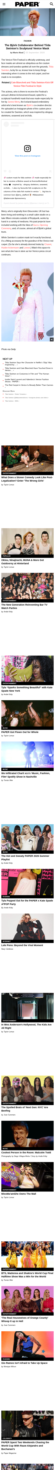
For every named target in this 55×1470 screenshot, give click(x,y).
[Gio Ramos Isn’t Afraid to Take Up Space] (27, 1344)
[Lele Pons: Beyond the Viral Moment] (27, 927)
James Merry (14, 102)
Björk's (30, 105)
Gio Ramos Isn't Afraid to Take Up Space (24, 1363)
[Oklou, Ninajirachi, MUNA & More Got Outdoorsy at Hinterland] (27, 541)
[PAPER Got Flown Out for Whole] (27, 713)
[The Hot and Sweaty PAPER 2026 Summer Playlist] (27, 837)
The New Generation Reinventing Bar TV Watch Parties (24, 606)
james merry (23, 203)
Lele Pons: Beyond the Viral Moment (22, 945)
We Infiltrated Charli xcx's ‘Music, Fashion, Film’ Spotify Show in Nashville (25, 775)
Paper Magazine (10, 1453)
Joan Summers (9, 1115)
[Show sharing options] (52, 339)
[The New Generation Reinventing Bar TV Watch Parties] (27, 586)
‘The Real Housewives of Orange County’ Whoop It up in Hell (24, 1319)
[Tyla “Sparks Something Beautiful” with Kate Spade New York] (27, 669)
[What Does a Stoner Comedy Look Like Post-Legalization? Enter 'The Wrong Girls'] (27, 458)
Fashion (27, 41)
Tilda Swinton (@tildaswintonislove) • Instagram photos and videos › (27, 397)
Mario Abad (18, 52)
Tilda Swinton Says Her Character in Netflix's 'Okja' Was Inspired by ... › (28, 363)
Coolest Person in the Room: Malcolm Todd (26, 1152)
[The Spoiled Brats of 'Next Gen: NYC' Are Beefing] (27, 1089)
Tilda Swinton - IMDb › (12, 401)
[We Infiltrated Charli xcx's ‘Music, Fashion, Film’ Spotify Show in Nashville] (27, 755)
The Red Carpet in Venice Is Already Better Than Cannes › (29, 386)
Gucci (36, 225)
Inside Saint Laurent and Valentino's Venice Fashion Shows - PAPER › (27, 380)
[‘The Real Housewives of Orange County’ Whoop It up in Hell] (27, 1299)
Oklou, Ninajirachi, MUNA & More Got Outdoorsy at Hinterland (22, 562)
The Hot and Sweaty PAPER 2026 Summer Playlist (25, 858)
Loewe (27, 248)
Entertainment (9, 473)
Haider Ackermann (10, 248)
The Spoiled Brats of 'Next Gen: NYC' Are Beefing (24, 1109)
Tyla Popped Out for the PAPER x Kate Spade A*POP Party (27, 902)
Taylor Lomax (9, 485)
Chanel (47, 244)
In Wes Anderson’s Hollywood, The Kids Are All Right (26, 1026)
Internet (7, 941)
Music (5, 728)
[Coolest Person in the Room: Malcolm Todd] (27, 1134)
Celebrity (7, 1438)
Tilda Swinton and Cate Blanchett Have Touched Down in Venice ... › (29, 369)
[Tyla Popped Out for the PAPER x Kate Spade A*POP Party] (27, 882)
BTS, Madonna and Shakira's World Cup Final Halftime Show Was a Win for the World (27, 1275)
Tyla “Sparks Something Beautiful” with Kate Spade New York (26, 689)
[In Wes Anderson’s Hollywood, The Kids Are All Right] (27, 1006)
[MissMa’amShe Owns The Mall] (27, 1175)
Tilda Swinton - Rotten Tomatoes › (16, 394)
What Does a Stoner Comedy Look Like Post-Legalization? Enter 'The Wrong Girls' (27, 479)
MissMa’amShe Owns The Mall (18, 1193)
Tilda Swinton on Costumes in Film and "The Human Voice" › (27, 375)
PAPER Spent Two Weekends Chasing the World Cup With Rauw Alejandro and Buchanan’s (25, 1445)
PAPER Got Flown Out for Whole (19, 732)
